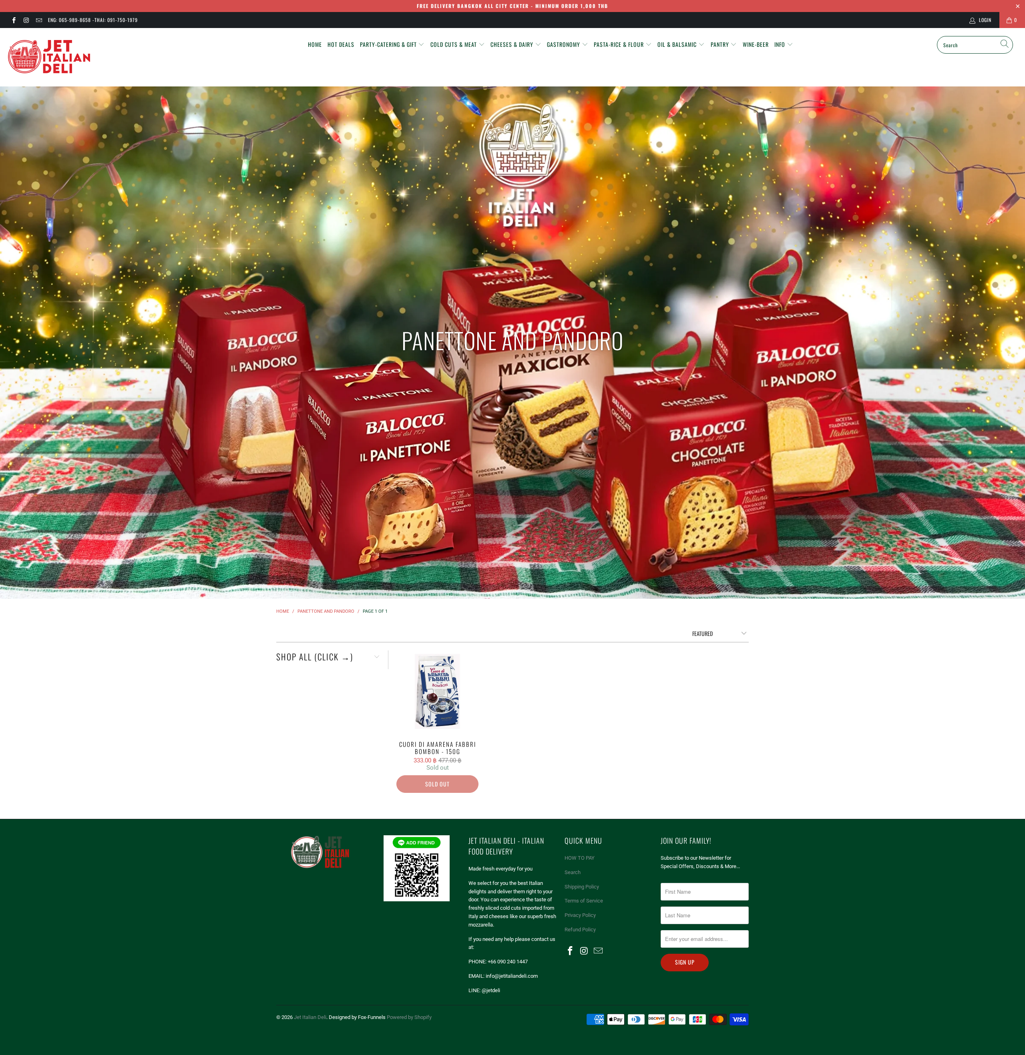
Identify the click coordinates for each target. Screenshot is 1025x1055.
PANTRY (721, 44)
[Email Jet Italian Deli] (38, 20)
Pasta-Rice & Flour (619, 44)
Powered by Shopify (409, 1017)
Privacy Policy (580, 915)
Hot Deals (341, 44)
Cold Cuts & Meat (454, 44)
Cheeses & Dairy (512, 44)
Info (780, 44)
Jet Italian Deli (310, 1017)
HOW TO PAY (580, 858)
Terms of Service (584, 901)
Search (573, 872)
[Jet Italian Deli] (86, 57)
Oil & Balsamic (677, 44)
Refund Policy (580, 930)
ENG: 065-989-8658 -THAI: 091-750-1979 (93, 19)
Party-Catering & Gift (389, 44)
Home (315, 44)
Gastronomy (564, 44)
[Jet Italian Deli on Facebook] (13, 20)
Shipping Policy (582, 887)
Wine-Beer (756, 44)
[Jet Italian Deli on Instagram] (25, 20)
